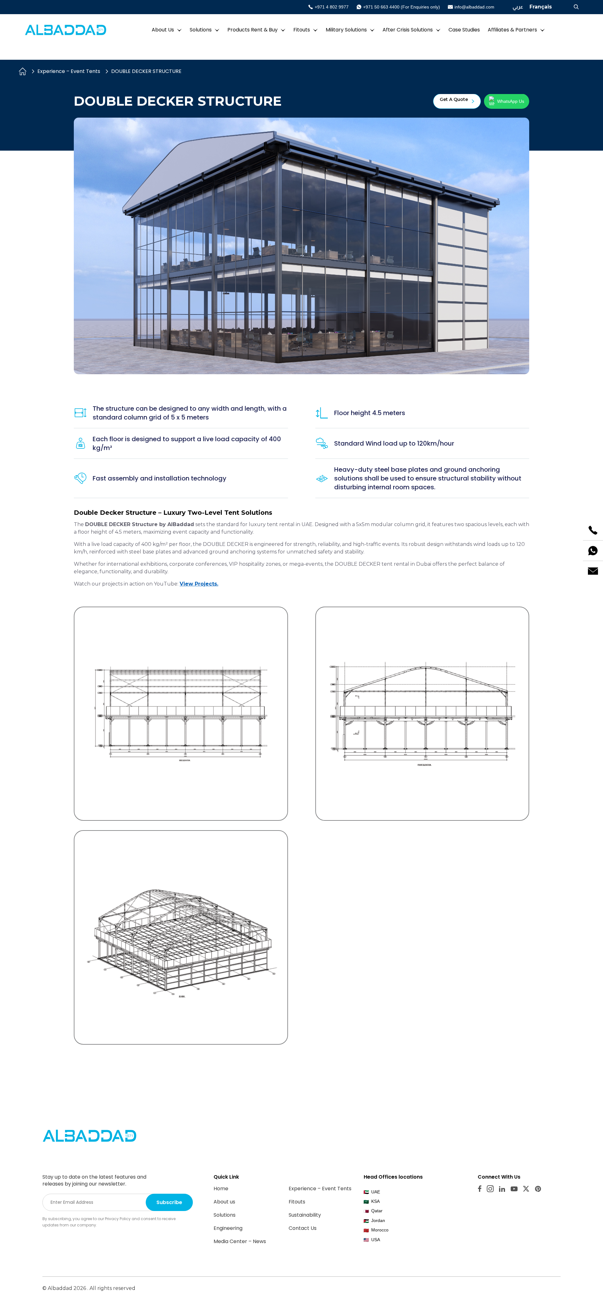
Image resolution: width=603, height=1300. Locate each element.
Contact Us (303, 1228)
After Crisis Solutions (408, 29)
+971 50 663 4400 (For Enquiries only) (401, 6)
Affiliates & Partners (512, 29)
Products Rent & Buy (252, 29)
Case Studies (464, 29)
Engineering (228, 1228)
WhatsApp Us (510, 101)
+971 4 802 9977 (332, 6)
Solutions (201, 29)
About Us (163, 29)
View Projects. (199, 584)
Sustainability (305, 1215)
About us (224, 1201)
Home (221, 1188)
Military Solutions (346, 29)
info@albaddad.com (474, 6)
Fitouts (301, 29)
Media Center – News (240, 1241)
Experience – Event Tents (68, 71)
